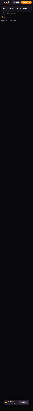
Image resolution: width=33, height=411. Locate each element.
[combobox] (18, 13)
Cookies (12, 401)
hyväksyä (23, 402)
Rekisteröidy (26, 2)
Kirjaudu (16, 2)
